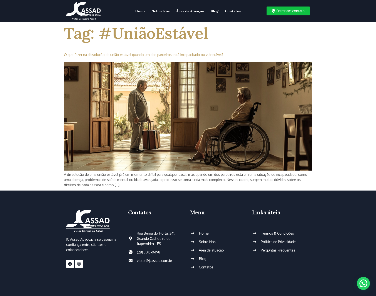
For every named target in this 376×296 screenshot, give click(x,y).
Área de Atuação (190, 11)
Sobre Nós (161, 11)
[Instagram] (79, 264)
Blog (214, 11)
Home (140, 11)
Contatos (233, 11)
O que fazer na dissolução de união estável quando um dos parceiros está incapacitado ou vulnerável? (143, 55)
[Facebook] (70, 264)
